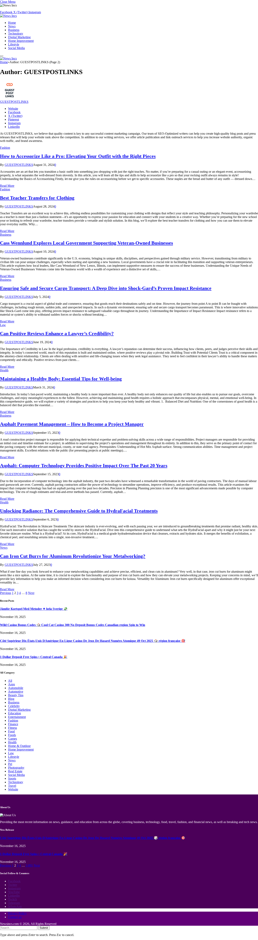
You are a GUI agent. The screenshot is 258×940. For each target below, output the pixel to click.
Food (11, 731)
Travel (12, 785)
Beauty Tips (15, 695)
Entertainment (17, 717)
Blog (11, 698)
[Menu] (1, 56)
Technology (15, 33)
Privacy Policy (17, 913)
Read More (7, 185)
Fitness (12, 727)
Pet (10, 764)
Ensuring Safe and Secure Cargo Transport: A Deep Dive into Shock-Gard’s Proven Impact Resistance (105, 288)
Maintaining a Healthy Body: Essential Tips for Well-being (61, 378)
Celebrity (14, 706)
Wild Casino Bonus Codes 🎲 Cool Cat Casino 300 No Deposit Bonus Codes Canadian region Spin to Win (72, 625)
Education (14, 713)
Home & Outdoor (19, 746)
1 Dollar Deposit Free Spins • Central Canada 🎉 (33, 657)
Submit (44, 927)
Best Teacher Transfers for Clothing (37, 197)
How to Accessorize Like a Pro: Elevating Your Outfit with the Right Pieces (78, 156)
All (10, 680)
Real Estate (15, 771)
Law (3, 325)
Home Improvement (21, 40)
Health (4, 370)
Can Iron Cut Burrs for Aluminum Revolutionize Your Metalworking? (72, 556)
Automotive (15, 691)
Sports (12, 778)
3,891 (29, 865)
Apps (11, 684)
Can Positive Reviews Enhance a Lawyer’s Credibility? (57, 333)
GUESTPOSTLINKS (14, 101)
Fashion (5, 147)
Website (13, 789)
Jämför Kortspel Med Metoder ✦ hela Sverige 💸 (34, 608)
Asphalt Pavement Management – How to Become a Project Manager (72, 424)
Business (13, 30)
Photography (16, 767)
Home (12, 22)
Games (12, 738)
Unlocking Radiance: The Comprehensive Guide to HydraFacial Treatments (79, 510)
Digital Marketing (19, 37)
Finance (13, 724)
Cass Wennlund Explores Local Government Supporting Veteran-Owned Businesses (86, 243)
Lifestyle (13, 44)
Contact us (15, 917)
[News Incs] (8, 16)
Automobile (15, 688)
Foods (12, 735)
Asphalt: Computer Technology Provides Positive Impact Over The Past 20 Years (83, 465)
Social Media (16, 48)
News (12, 26)
